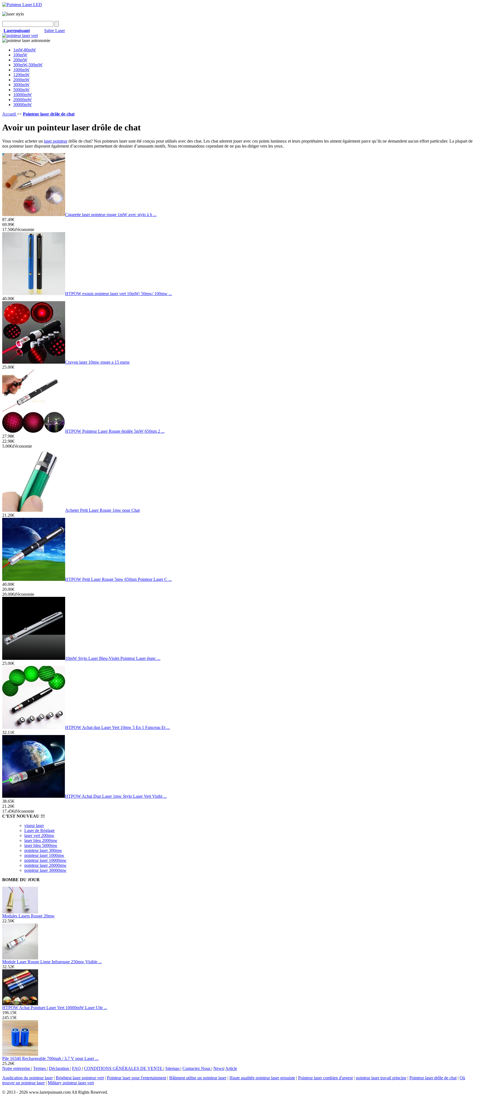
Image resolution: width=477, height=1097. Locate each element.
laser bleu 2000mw (40, 840)
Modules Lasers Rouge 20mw (28, 916)
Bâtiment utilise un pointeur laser (197, 1077)
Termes (40, 1068)
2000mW (21, 79)
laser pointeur (55, 141)
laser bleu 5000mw (40, 845)
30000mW (22, 104)
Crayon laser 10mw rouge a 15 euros (97, 362)
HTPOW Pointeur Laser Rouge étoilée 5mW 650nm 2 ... (115, 431)
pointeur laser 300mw (43, 850)
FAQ (77, 1068)
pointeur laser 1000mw (44, 855)
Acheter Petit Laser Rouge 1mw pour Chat (102, 510)
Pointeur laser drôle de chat (433, 1077)
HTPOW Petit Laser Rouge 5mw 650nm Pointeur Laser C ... (118, 579)
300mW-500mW (28, 64)
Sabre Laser (54, 30)
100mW (20, 55)
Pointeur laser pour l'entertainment (136, 1077)
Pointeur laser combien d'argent (325, 1077)
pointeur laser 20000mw (45, 865)
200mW (20, 59)
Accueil (9, 114)
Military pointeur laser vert (71, 1082)
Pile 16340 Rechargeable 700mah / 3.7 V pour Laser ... (50, 1058)
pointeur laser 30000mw (45, 870)
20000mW (22, 99)
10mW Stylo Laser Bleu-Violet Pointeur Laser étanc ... (112, 658)
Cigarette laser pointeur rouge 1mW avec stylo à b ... (111, 214)
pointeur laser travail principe (381, 1077)
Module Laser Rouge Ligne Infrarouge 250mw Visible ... (52, 961)
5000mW (21, 89)
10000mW (22, 94)
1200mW (21, 74)
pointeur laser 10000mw (45, 860)
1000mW (21, 69)
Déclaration (59, 1068)
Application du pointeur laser (27, 1077)
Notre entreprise (16, 1068)
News (218, 1068)
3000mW (21, 84)
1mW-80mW (24, 50)
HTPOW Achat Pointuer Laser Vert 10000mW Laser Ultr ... (54, 1007)
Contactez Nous (196, 1068)
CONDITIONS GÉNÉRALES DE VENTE (123, 1068)
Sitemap (173, 1068)
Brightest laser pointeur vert (80, 1077)
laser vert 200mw (39, 835)
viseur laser (34, 825)
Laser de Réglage (39, 830)
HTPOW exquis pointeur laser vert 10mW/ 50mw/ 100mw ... (118, 293)
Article (231, 1068)
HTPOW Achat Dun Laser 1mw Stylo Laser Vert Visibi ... (116, 796)
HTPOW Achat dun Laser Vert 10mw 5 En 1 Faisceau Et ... (117, 727)
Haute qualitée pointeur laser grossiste (262, 1077)
